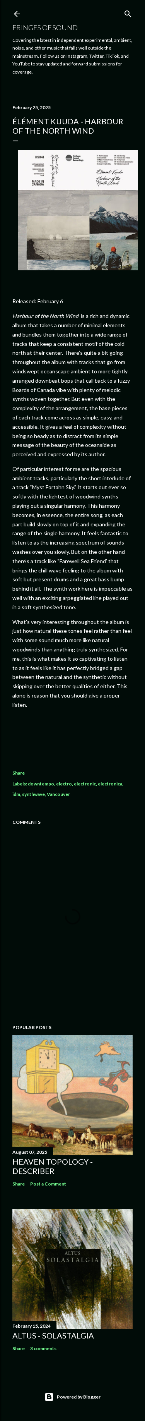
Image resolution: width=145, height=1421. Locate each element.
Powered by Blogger (79, 1397)
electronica (110, 784)
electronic (85, 784)
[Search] (128, 12)
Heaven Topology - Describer (52, 1166)
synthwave (33, 794)
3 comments (43, 1348)
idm (16, 794)
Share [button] (18, 773)
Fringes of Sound (45, 27)
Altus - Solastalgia (53, 1335)
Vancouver (58, 794)
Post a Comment (48, 1184)
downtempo (41, 784)
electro (64, 784)
